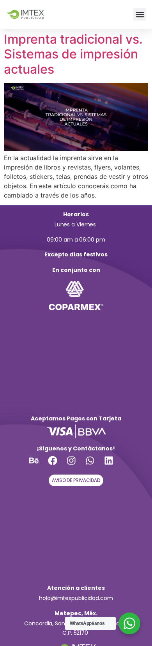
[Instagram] (76, 465)
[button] (139, 14)
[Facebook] (57, 465)
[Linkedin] (113, 465)
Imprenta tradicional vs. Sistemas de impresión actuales (73, 54)
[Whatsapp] (94, 465)
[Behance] (38, 465)
